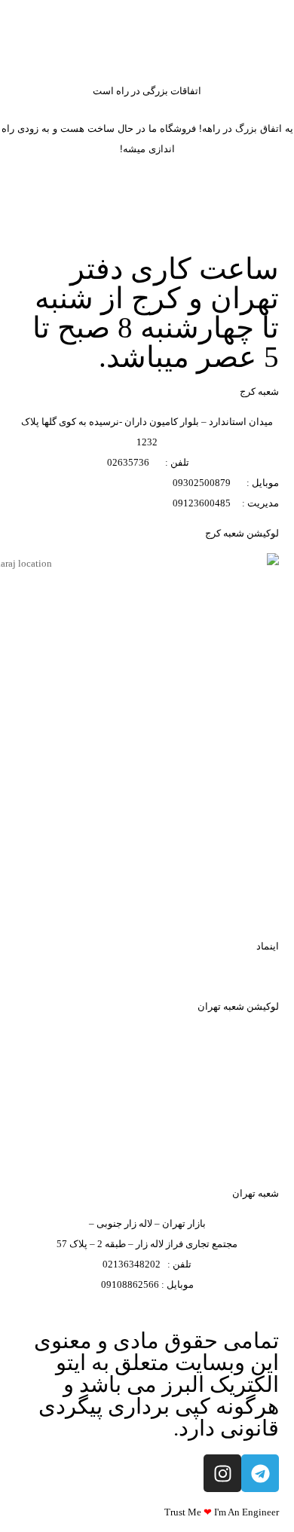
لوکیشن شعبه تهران (238, 1006)
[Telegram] (260, 1473)
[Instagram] (222, 1473)
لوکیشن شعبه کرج (242, 533)
